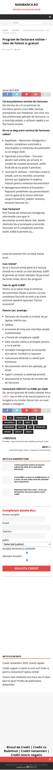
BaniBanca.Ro (21, 767)
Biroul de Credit (18, 747)
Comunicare (21, 418)
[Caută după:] (26, 23)
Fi (35, 422)
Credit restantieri (34, 751)
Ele (19, 422)
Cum (32, 418)
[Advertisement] (26, 69)
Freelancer (9, 427)
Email (28, 422)
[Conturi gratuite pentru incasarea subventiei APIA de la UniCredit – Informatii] (7, 467)
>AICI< (6, 396)
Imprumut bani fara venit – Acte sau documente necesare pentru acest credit (30, 491)
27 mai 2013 (8, 49)
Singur (29, 432)
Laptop (21, 427)
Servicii (18, 432)
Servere (7, 432)
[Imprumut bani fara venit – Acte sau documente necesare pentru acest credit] (7, 492)
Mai (30, 427)
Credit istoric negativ (26, 755)
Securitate (40, 427)
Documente (9, 422)
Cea (10, 418)
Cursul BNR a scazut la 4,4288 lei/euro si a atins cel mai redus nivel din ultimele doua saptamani (31, 479)
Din (40, 418)
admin (18, 49)
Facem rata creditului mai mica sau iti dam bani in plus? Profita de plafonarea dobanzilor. (26, 680)
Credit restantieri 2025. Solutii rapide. (23, 663)
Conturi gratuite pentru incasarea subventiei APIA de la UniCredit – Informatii (29, 467)
